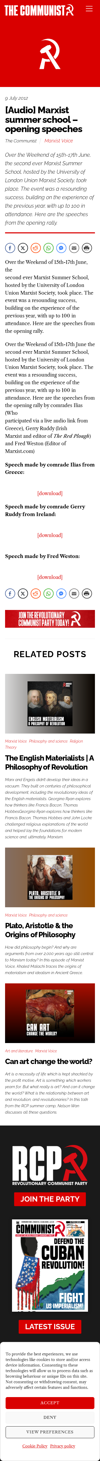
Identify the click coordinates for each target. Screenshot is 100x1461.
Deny (50, 1417)
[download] (50, 493)
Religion (76, 741)
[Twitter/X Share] (23, 248)
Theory (11, 747)
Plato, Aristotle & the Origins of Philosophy (40, 930)
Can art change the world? (48, 1061)
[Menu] (89, 8)
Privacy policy (62, 1446)
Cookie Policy (34, 1446)
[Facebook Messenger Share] (61, 248)
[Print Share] (87, 248)
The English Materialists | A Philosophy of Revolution (49, 762)
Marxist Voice (59, 140)
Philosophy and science (48, 741)
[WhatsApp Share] (48, 248)
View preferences (50, 1431)
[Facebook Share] (10, 248)
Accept (50, 1402)
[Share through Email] (74, 248)
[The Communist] (39, 14)
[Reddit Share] (36, 248)
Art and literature (19, 1051)
